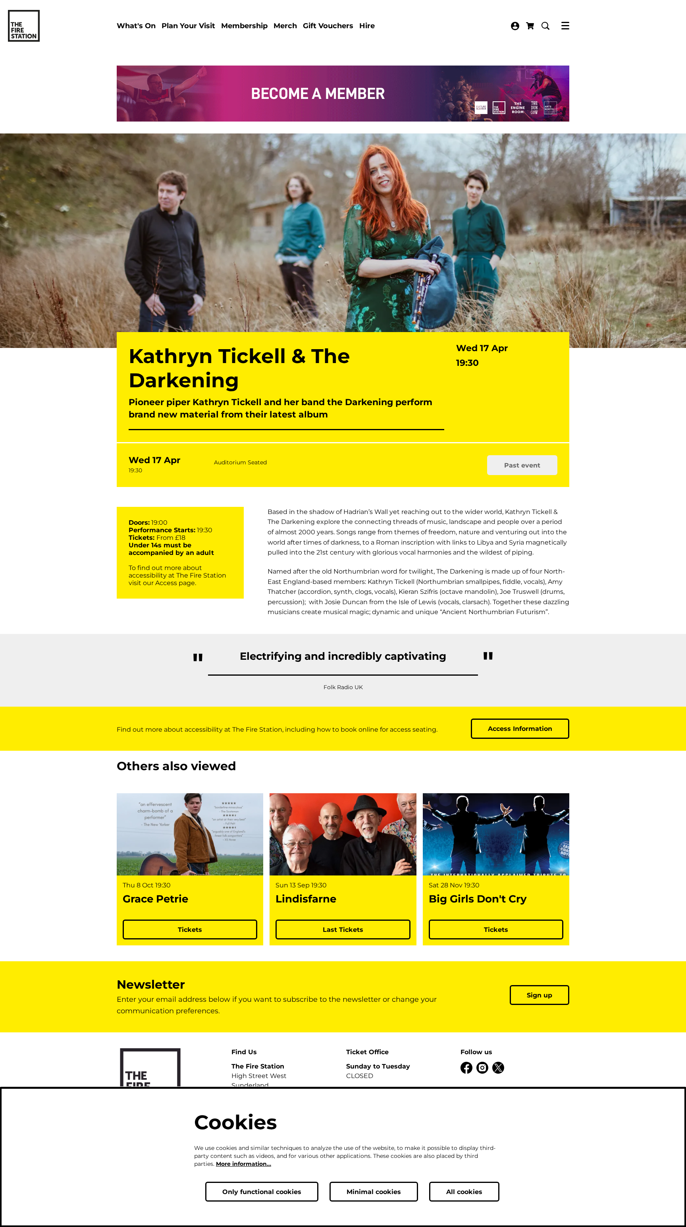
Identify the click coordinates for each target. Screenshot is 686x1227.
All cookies (464, 1192)
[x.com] (498, 1068)
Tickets (190, 929)
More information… (243, 1163)
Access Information (520, 728)
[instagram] (482, 1068)
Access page (175, 583)
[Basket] (531, 26)
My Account (515, 26)
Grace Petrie (155, 899)
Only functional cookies (261, 1192)
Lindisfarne (306, 899)
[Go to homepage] (24, 26)
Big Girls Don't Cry (478, 899)
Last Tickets (343, 929)
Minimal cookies (374, 1192)
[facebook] (466, 1068)
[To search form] (545, 26)
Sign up (539, 995)
